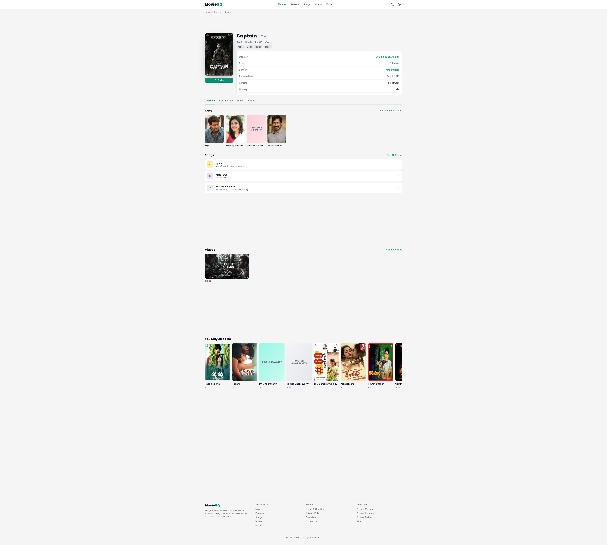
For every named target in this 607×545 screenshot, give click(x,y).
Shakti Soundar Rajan (387, 56)
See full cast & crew (391, 110)
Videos (318, 4)
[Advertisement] (303, 22)
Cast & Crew (226, 100)
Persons (295, 4)
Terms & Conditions (316, 509)
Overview (210, 100)
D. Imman (394, 63)
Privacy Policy (313, 513)
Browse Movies (365, 509)
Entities (330, 4)
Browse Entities (364, 517)
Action (241, 47)
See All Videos (394, 249)
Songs (307, 4)
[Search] (392, 4)
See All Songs (394, 155)
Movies (282, 4)
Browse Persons (365, 513)
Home (208, 12)
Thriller (268, 47)
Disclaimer (311, 517)
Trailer (221, 80)
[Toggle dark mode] (399, 4)
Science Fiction (254, 47)
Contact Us (311, 521)
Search (360, 521)
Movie (213, 4)
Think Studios (391, 69)
